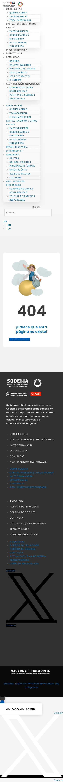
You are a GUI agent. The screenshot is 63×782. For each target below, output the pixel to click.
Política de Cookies (23, 512)
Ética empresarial (20, 20)
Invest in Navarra (16, 49)
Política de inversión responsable (22, 97)
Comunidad (17, 456)
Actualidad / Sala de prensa (28, 523)
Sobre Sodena (19, 434)
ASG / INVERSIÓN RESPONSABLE (28, 461)
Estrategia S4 (14, 53)
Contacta (16, 517)
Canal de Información (24, 534)
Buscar (36, 206)
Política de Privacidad (24, 506)
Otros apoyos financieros (17, 44)
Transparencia (19, 529)
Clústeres (15, 80)
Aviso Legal (17, 501)
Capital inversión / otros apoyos (32, 439)
